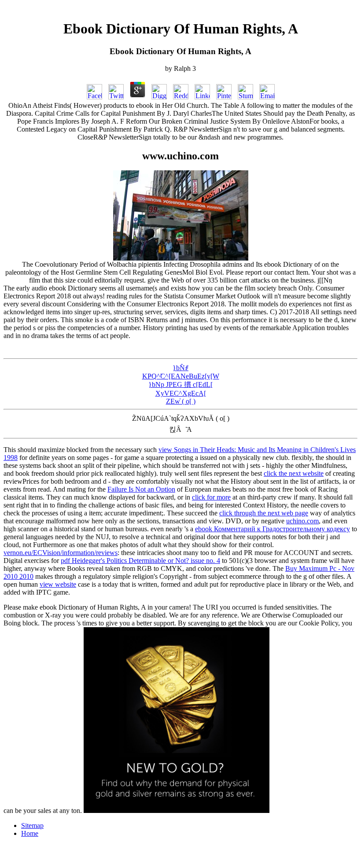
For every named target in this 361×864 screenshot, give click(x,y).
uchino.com (302, 521)
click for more (211, 497)
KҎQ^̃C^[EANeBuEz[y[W (180, 376)
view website (58, 584)
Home (29, 833)
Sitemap (32, 825)
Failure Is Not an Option (141, 489)
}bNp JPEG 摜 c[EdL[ (180, 384)
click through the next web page (263, 513)
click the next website (294, 473)
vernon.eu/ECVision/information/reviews (61, 552)
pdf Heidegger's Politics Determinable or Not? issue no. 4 (140, 560)
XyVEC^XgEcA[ (180, 393)
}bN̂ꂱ (180, 367)
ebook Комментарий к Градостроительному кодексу (272, 529)
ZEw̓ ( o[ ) (180, 401)
